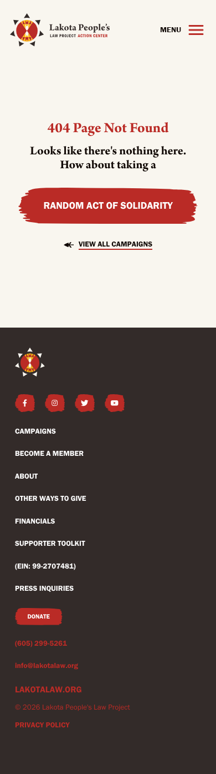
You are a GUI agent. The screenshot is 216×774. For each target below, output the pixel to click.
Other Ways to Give (50, 498)
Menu (170, 29)
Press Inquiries (44, 588)
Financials (35, 521)
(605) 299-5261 (41, 643)
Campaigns (35, 431)
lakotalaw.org (48, 689)
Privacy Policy (42, 725)
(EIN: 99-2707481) (45, 566)
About (26, 476)
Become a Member (49, 453)
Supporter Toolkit (50, 543)
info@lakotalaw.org (46, 665)
